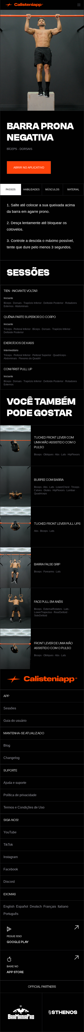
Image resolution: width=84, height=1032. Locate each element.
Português (10, 913)
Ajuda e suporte (14, 782)
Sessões (9, 708)
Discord (9, 881)
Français (49, 906)
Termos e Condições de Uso (23, 807)
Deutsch (36, 906)
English (8, 906)
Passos (10, 189)
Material (73, 189)
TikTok (8, 844)
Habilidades (31, 189)
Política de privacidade (19, 795)
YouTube (10, 832)
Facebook (10, 869)
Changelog (11, 758)
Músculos (52, 189)
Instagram (10, 857)
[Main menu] (79, 4)
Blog (6, 745)
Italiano (63, 906)
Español (22, 906)
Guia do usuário (15, 720)
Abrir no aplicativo (28, 167)
